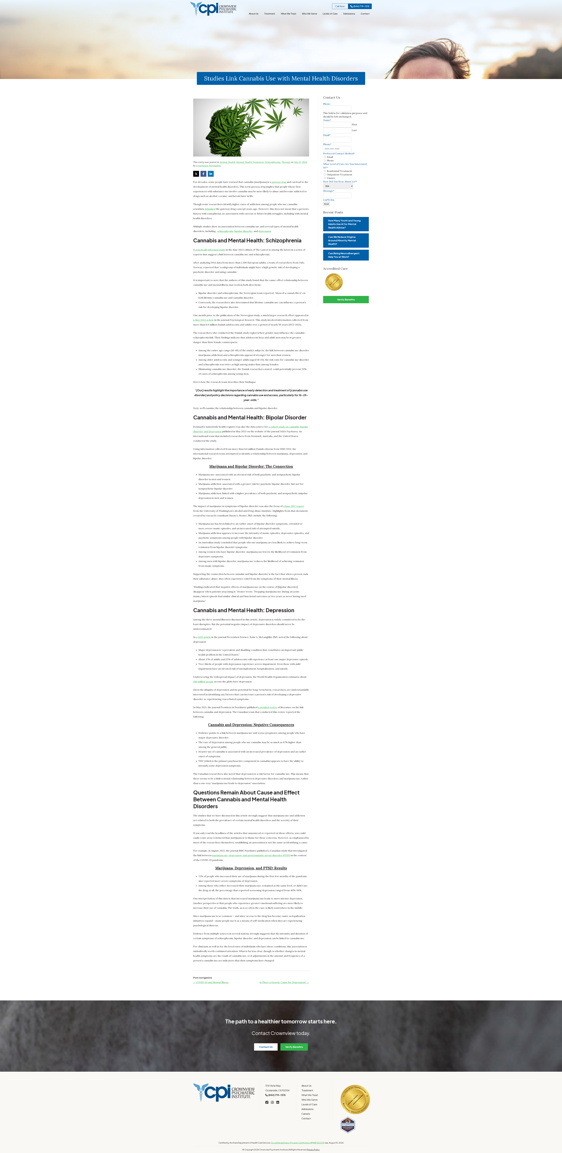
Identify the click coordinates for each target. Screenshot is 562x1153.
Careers (305, 1113)
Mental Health (227, 162)
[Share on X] (196, 174)
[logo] (213, 9)
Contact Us (266, 1046)
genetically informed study (210, 249)
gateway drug (279, 182)
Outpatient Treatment (339, 174)
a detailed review (267, 707)
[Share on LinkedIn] (211, 174)
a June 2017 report (293, 506)
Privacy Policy (313, 1149)
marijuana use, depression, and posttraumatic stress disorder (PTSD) (251, 855)
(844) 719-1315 (361, 6)
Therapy (285, 162)
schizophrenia (225, 231)
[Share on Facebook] (203, 174)
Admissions (349, 13)
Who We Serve (309, 13)
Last (354, 130)
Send (326, 204)
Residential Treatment (339, 171)
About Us (253, 13)
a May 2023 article (203, 319)
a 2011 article (203, 637)
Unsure (331, 178)
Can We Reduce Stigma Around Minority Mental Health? (342, 240)
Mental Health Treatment (250, 162)
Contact (365, 13)
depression (264, 231)
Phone (330, 160)
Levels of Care (330, 13)
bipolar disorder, (243, 231)
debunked (210, 208)
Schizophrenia (272, 162)
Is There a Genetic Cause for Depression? (284, 982)
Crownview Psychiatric (208, 165)
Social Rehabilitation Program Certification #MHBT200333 (298, 1143)
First (354, 124)
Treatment (269, 13)
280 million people (203, 681)
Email (330, 156)
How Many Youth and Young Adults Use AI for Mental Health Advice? (344, 224)
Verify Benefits (346, 299)
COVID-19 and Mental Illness (210, 982)
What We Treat (288, 13)
